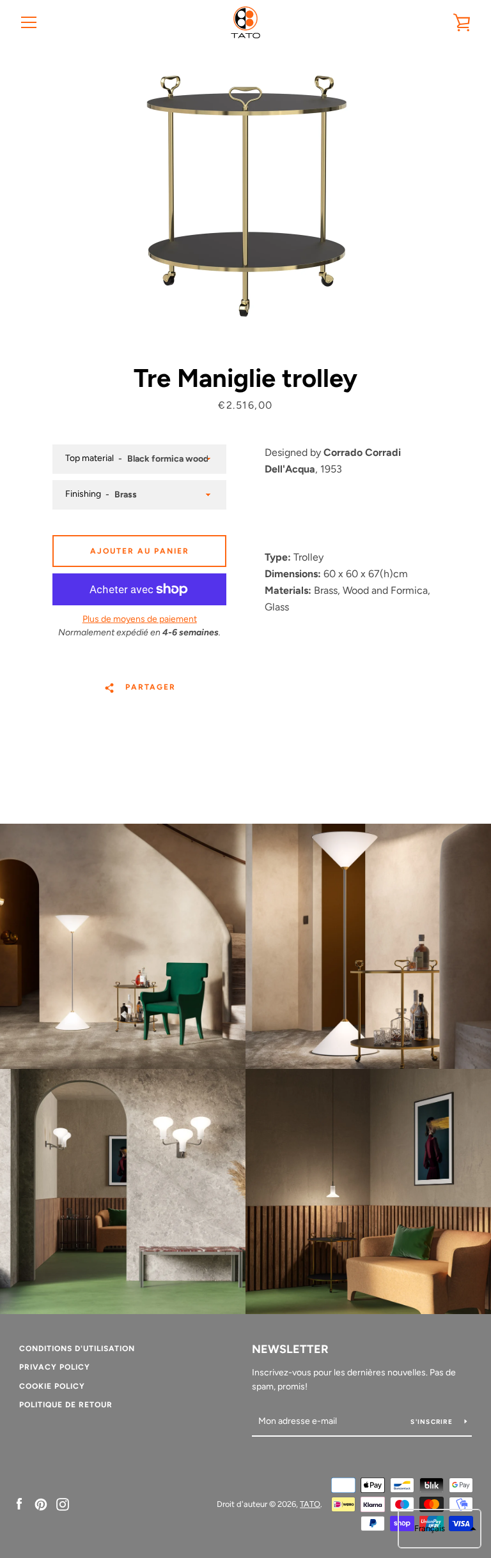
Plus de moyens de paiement (139, 619)
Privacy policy (54, 1367)
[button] (439, 1528)
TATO (310, 1504)
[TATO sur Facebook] (19, 1503)
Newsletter (290, 1349)
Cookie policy (52, 1386)
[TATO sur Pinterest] (41, 1503)
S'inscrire (432, 1422)
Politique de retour (66, 1404)
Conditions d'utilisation (77, 1348)
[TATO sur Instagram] (62, 1503)
